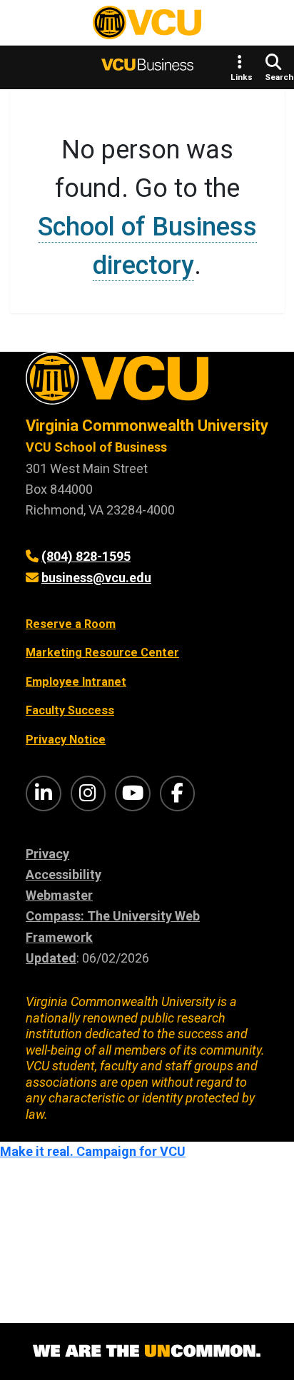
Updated (51, 957)
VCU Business (147, 67)
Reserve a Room (71, 624)
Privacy (47, 853)
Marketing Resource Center (102, 652)
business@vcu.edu (96, 577)
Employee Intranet (76, 682)
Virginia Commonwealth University (147, 426)
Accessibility (63, 874)
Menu (35, 26)
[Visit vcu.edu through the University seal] (147, 383)
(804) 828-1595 (86, 556)
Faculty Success (70, 710)
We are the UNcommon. (147, 1351)
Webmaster (59, 895)
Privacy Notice (66, 739)
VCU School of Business (96, 447)
